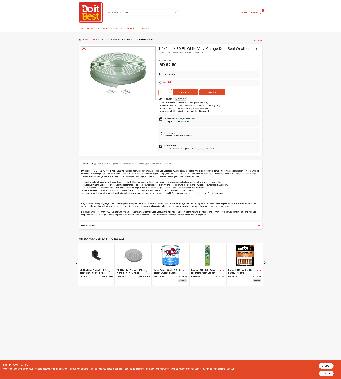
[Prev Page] (76, 262)
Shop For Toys (130, 28)
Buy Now (212, 92)
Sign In (243, 12)
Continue (326, 366)
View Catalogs (116, 28)
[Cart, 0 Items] (261, 12)
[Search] (177, 12)
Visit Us (104, 28)
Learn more (209, 149)
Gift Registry (144, 28)
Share (259, 40)
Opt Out (326, 373)
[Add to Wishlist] (84, 49)
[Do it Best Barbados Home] (91, 12)
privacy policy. (157, 369)
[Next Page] (265, 262)
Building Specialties (92, 39)
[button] (170, 164)
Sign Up (254, 12)
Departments (91, 28)
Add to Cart (185, 92)
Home (81, 28)
